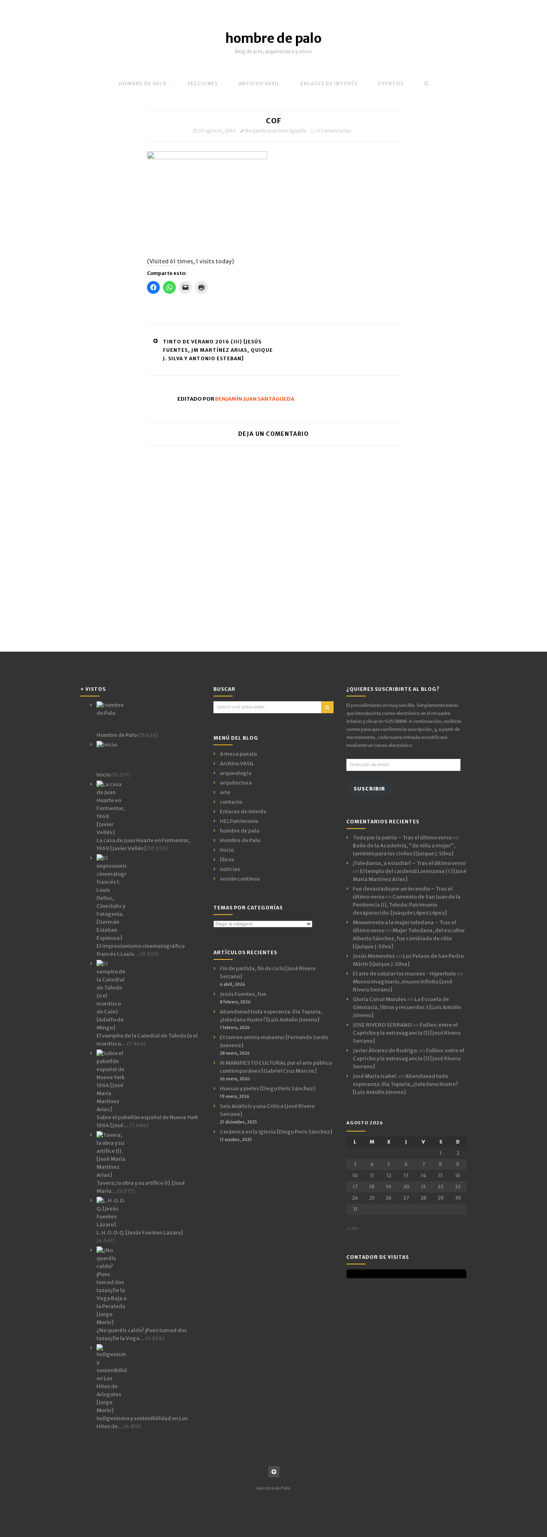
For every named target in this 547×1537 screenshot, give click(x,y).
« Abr (352, 1228)
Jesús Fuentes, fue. (243, 994)
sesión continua (240, 878)
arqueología (235, 773)
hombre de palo (273, 38)
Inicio (227, 850)
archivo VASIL (259, 83)
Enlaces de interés (329, 83)
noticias (230, 869)
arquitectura (236, 782)
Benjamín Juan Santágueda (275, 131)
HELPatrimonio (239, 821)
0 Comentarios (334, 131)
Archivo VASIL (237, 763)
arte (225, 792)
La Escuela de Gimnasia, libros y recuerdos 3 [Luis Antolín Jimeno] (407, 1007)
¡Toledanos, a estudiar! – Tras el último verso (409, 863)
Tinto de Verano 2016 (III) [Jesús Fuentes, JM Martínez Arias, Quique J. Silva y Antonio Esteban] (218, 350)
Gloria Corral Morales (379, 999)
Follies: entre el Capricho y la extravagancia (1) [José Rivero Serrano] (407, 1032)
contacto (231, 802)
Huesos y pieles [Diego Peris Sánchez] (268, 1088)
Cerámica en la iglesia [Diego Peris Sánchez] (276, 1131)
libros (227, 859)
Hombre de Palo (143, 83)
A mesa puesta (238, 753)
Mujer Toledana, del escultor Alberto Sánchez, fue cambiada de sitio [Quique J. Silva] (409, 938)
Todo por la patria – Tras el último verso (402, 837)
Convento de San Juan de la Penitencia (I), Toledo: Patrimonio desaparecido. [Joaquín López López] (407, 904)
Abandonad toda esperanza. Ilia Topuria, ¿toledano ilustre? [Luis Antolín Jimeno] (405, 1084)
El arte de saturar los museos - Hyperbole (404, 973)
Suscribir (369, 789)
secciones (202, 83)
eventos (391, 83)
